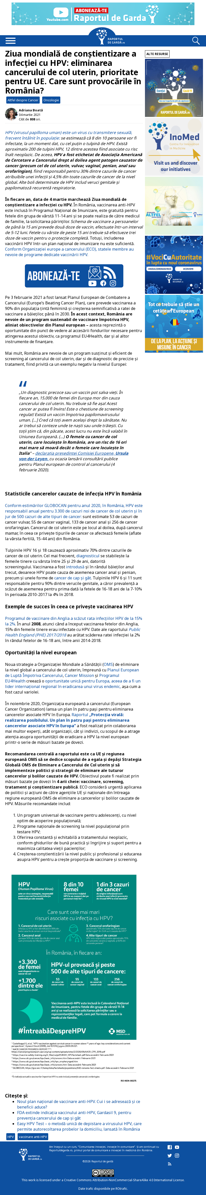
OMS (108, 664)
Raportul (67, 720)
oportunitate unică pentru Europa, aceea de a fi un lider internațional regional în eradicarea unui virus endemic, (72, 683)
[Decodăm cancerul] (174, 174)
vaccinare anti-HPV (33, 1136)
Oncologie (51, 100)
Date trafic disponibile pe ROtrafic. (103, 1188)
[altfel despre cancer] (174, 233)
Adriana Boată (31, 110)
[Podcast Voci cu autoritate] (174, 292)
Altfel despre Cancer (23, 100)
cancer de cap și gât (72, 578)
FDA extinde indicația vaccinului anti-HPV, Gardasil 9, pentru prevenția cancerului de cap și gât (74, 1115)
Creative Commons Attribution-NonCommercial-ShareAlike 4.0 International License (124, 1180)
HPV (11, 1136)
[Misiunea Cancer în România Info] (174, 351)
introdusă (75, 567)
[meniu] (10, 41)
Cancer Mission (79, 675)
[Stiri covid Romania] (174, 115)
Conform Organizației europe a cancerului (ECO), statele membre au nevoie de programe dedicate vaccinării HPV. (69, 251)
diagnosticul (87, 556)
